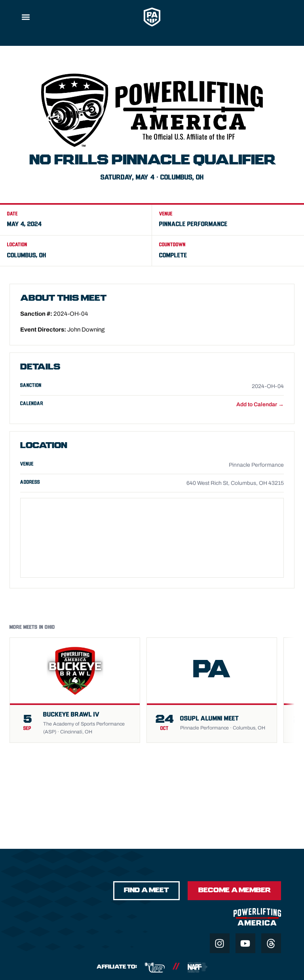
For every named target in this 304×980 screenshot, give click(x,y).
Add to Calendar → (260, 404)
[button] (25, 16)
